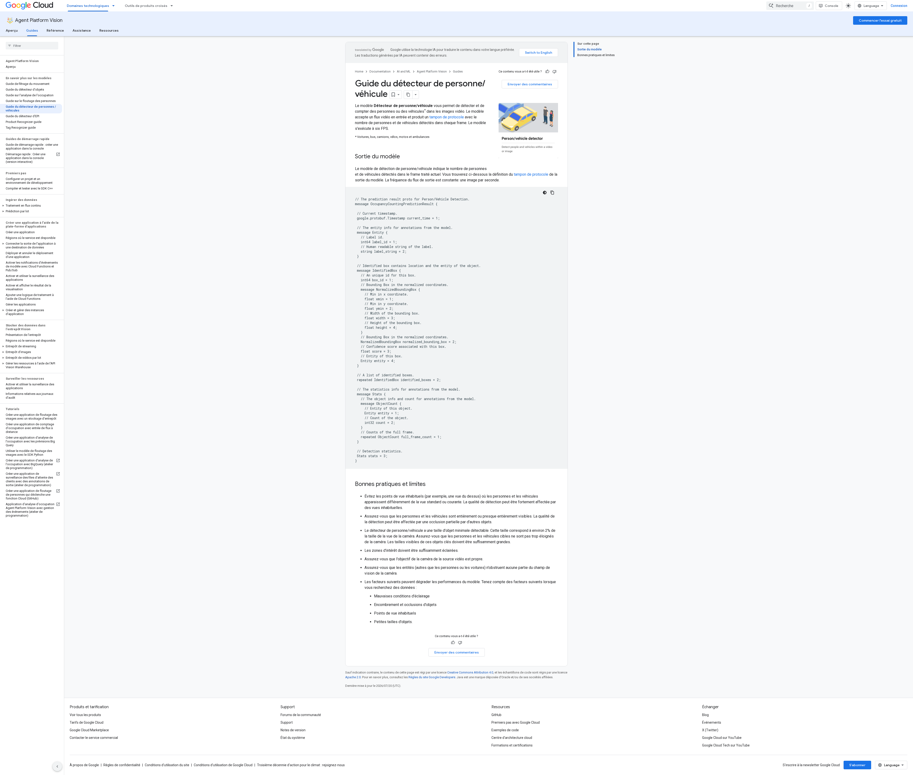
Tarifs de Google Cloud (86, 722)
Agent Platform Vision (39, 20)
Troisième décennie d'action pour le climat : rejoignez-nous (301, 765)
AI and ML (404, 71)
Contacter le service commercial (94, 738)
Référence (55, 30)
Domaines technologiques (88, 6)
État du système (293, 738)
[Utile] (547, 71)
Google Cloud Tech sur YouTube (726, 745)
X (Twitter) (710, 730)
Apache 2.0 (353, 677)
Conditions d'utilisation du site (167, 765)
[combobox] (790, 5)
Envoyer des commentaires (530, 84)
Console (831, 6)
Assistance (82, 30)
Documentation (380, 71)
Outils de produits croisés (146, 6)
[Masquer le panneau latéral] (57, 766)
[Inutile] (554, 71)
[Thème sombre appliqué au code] (545, 192)
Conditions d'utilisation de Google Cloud (223, 765)
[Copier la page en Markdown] (408, 95)
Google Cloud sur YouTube (722, 738)
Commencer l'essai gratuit (880, 20)
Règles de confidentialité (121, 765)
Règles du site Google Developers (431, 677)
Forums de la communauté (301, 715)
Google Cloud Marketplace (89, 730)
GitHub (496, 715)
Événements (711, 722)
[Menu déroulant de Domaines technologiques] (115, 5)
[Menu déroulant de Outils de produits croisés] (173, 5)
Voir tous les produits (85, 715)
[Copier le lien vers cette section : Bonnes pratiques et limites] (430, 484)
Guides (32, 30)
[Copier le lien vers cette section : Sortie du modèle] (404, 157)
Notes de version (293, 730)
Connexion (899, 6)
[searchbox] (32, 45)
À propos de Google (84, 765)
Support (287, 722)
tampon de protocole (446, 117)
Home (359, 71)
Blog (705, 715)
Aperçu (12, 30)
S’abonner (857, 765)
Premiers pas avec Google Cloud (515, 722)
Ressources (109, 30)
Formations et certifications (512, 745)
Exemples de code (505, 730)
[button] (31, 205)
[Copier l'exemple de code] (552, 192)
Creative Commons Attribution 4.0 (470, 672)
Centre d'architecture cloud (511, 738)
